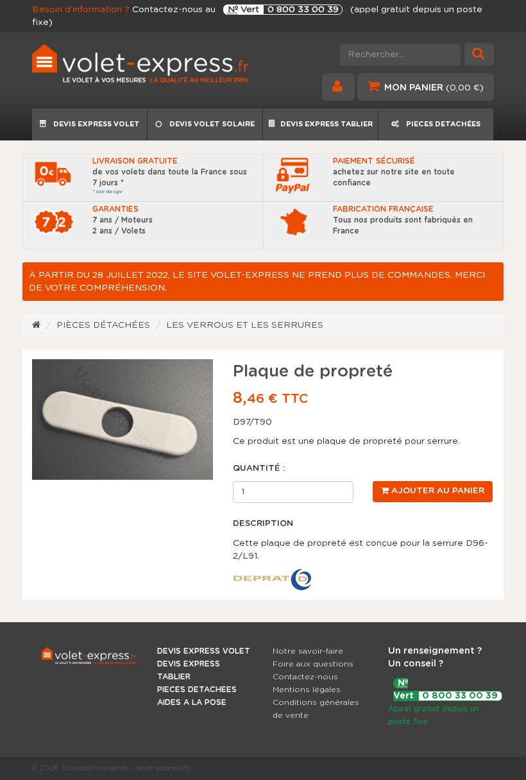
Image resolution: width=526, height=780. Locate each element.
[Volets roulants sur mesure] (142, 67)
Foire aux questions (313, 664)
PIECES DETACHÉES (442, 124)
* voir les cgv (107, 191)
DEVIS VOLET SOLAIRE (211, 124)
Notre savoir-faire (308, 651)
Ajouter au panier (436, 491)
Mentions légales (307, 689)
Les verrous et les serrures (244, 325)
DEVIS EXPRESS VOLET (95, 124)
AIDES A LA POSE (191, 702)
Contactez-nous (305, 677)
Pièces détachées (103, 325)
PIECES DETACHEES (197, 689)
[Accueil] (36, 325)
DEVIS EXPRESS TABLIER (326, 124)
